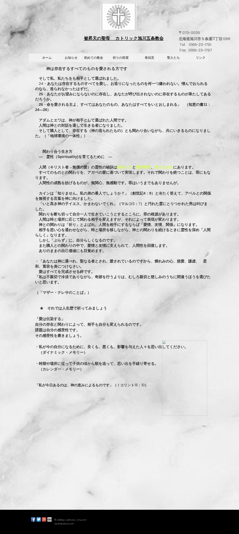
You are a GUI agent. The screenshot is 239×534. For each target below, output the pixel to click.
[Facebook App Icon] (33, 519)
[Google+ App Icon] (44, 519)
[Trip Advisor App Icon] (49, 519)
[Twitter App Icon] (38, 519)
